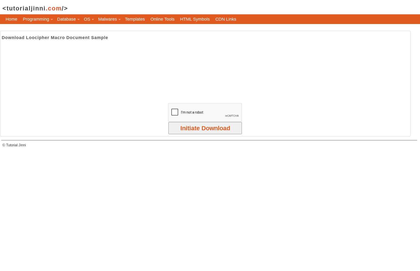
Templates (135, 19)
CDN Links (225, 19)
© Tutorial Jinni (14, 145)
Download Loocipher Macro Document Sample (55, 37)
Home (11, 19)
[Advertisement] (205, 71)
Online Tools (162, 19)
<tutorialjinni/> (35, 8)
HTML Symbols (195, 19)
